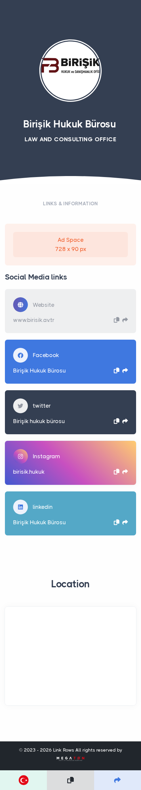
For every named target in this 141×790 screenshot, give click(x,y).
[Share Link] (117, 780)
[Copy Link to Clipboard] (70, 780)
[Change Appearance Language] (23, 780)
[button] (116, 320)
